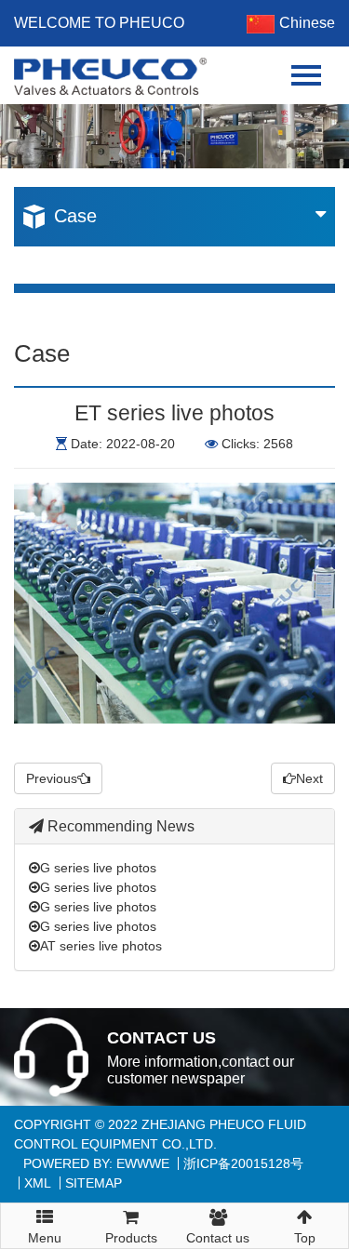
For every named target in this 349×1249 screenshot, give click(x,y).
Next (309, 778)
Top (304, 1237)
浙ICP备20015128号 (243, 1163)
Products (131, 1237)
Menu (44, 1231)
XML (37, 1182)
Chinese (307, 23)
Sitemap (93, 1182)
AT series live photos (101, 945)
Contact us (217, 1237)
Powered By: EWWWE (96, 1163)
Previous (51, 778)
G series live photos (98, 867)
